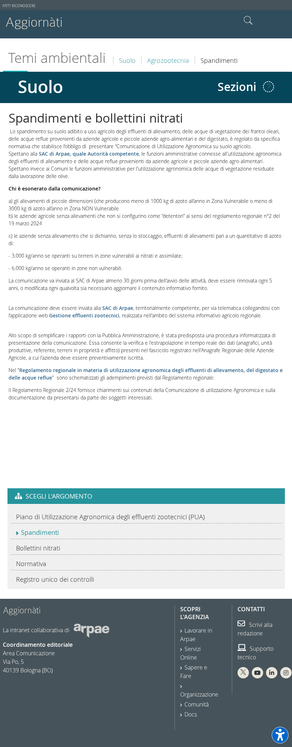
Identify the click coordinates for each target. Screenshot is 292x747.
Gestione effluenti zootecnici (84, 315)
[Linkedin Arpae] (271, 673)
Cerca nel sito (248, 20)
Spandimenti (40, 532)
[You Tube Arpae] (257, 673)
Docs (190, 714)
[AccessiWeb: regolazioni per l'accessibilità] (280, 735)
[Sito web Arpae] (91, 630)
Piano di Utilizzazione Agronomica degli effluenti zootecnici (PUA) (110, 516)
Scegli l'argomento (59, 496)
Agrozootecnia (168, 60)
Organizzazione (199, 694)
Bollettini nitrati (38, 548)
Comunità (196, 704)
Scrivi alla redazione (255, 629)
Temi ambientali (57, 58)
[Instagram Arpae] (286, 673)
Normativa (31, 563)
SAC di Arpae (117, 308)
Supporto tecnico (255, 653)
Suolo (127, 60)
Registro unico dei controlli (55, 579)
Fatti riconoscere (19, 6)
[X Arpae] (243, 673)
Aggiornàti (34, 22)
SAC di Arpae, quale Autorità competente (89, 153)
